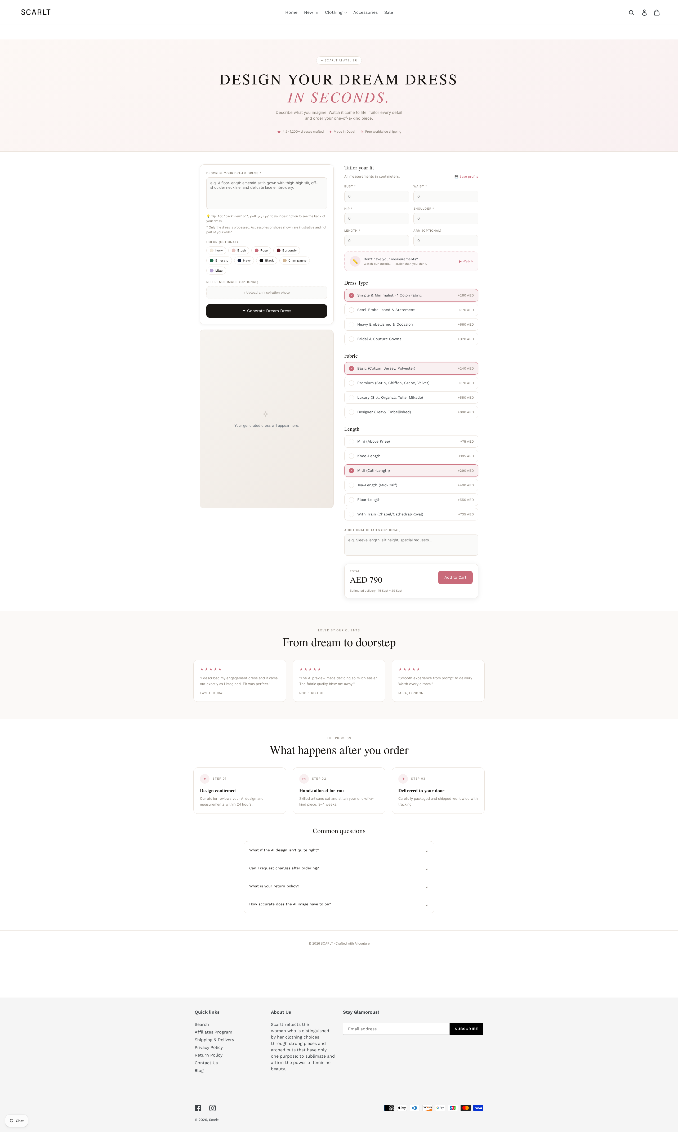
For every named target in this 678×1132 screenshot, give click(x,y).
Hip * (348, 208)
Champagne (297, 260)
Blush (241, 250)
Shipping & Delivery (214, 1039)
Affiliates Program (213, 1032)
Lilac (219, 270)
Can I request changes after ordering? (339, 868)
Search (202, 1024)
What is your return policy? (339, 886)
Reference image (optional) (232, 282)
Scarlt (213, 1120)
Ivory (219, 250)
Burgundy (289, 250)
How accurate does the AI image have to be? (339, 904)
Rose (264, 250)
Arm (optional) (427, 230)
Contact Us (206, 1062)
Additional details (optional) (372, 530)
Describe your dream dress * (234, 173)
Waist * (420, 186)
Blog (199, 1070)
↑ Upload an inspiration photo (267, 292)
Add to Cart (455, 577)
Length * (352, 230)
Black (269, 260)
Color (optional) (222, 242)
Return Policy (208, 1055)
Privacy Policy (209, 1047)
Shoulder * (423, 208)
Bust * (350, 186)
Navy (247, 260)
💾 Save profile (466, 176)
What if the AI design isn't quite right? (339, 850)
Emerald (222, 260)
